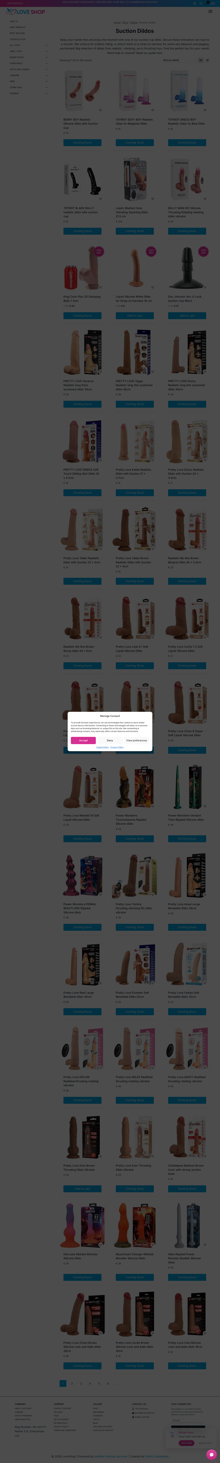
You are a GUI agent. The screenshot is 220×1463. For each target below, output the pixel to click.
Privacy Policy (117, 747)
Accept (83, 740)
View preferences (136, 740)
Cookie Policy (102, 747)
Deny (110, 740)
